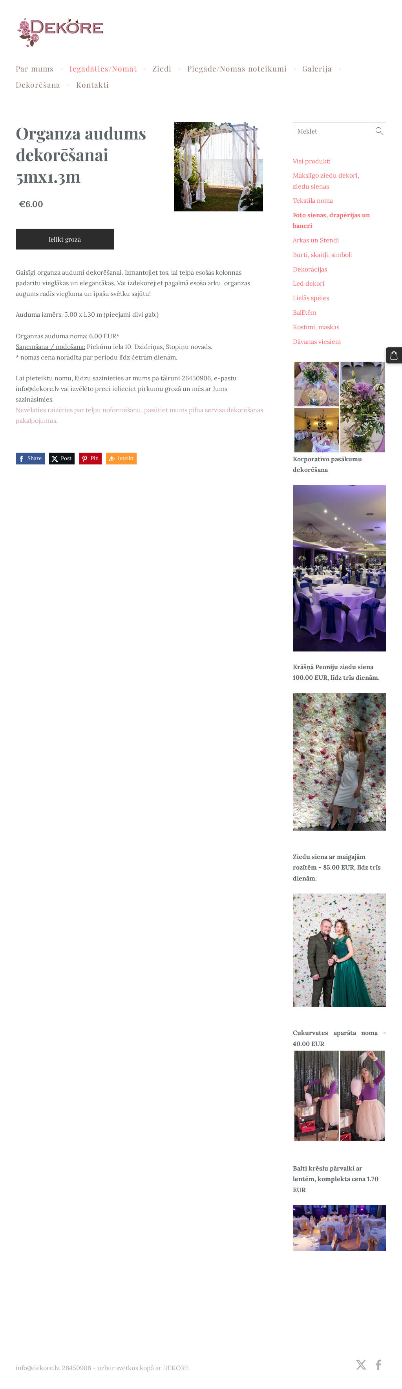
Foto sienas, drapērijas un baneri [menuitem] (331, 220)
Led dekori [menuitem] (309, 283)
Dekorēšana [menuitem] (38, 84)
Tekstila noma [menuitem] (313, 200)
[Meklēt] (379, 131)
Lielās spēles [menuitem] (311, 298)
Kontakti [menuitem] (92, 84)
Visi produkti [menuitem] (312, 161)
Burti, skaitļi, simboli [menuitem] (322, 255)
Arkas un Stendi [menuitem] (316, 240)
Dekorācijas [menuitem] (310, 269)
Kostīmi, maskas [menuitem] (316, 327)
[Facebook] (378, 1365)
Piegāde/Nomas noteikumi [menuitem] (237, 68)
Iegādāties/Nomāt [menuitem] (103, 68)
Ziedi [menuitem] (162, 68)
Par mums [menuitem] (35, 68)
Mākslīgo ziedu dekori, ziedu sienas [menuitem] (326, 180)
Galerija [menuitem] (317, 68)
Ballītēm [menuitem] (304, 312)
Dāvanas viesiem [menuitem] (317, 341)
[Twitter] (361, 1365)
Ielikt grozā (65, 239)
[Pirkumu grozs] (394, 355)
